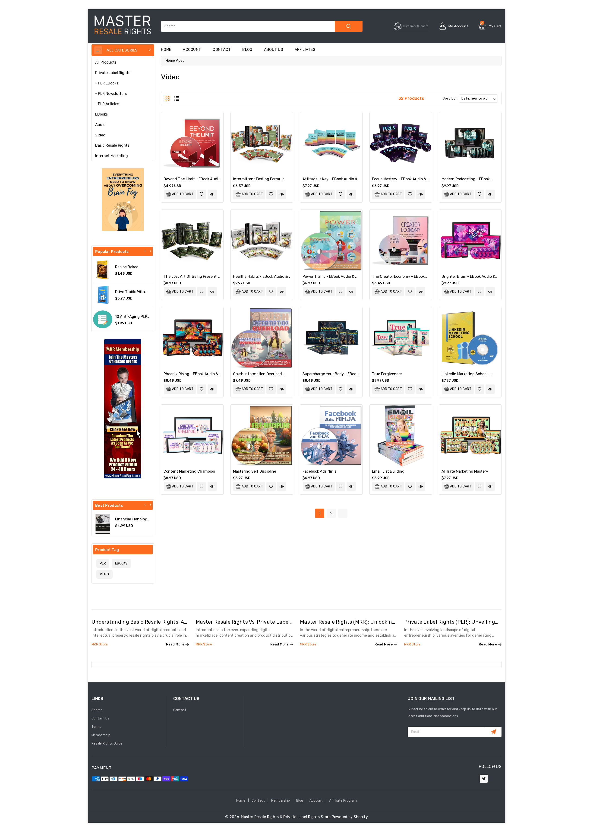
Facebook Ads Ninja (320, 471)
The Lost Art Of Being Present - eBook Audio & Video (191, 278)
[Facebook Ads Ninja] (331, 436)
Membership (100, 735)
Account (192, 49)
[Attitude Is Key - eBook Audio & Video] (331, 143)
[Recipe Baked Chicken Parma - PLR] (103, 270)
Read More (175, 644)
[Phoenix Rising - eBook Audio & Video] (192, 338)
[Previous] (145, 251)
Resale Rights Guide (107, 743)
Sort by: (450, 98)
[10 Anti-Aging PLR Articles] (103, 319)
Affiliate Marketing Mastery (465, 471)
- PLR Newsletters (111, 93)
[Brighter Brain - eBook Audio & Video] (470, 241)
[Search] (349, 26)
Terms (96, 727)
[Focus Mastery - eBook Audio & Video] (401, 143)
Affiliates (305, 49)
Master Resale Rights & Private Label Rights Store (286, 817)
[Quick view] (212, 194)
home (166, 49)
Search (97, 710)
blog (247, 49)
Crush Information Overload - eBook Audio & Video (259, 376)
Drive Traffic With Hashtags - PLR (130, 294)
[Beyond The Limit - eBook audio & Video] (192, 143)
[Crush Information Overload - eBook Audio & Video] (262, 338)
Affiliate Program (343, 801)
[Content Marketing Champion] (192, 436)
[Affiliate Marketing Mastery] (470, 436)
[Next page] (342, 513)
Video (100, 135)
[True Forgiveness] (401, 338)
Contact (222, 49)
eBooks (101, 114)
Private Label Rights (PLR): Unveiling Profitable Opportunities (449, 625)
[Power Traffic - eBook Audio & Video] (331, 241)
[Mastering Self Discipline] (262, 436)
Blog (299, 801)
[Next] (150, 251)
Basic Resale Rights (112, 145)
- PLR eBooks (106, 83)
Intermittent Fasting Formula (258, 179)
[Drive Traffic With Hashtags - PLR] (103, 295)
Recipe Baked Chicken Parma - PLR (133, 269)
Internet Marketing (111, 156)
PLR (103, 563)
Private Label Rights (112, 73)
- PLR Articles (107, 104)
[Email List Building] (401, 436)
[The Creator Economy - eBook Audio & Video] (401, 241)
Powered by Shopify (350, 817)
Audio (100, 125)
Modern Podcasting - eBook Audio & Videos (466, 181)
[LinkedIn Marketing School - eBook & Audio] (470, 338)
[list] (177, 98)
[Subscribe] (493, 732)
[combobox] (262, 26)
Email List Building (388, 471)
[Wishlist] (201, 194)
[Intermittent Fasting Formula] (262, 143)
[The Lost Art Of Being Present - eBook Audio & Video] (192, 241)
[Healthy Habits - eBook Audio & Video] (262, 241)
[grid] (167, 98)
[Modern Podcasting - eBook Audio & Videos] (470, 143)
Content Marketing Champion (189, 471)
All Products (106, 62)
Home (170, 61)
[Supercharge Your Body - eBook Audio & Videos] (331, 338)
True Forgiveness (387, 374)
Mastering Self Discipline (254, 471)
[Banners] (122, 199)
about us (273, 49)
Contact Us (100, 718)
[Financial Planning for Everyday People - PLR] (103, 524)
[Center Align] (98, 50)
